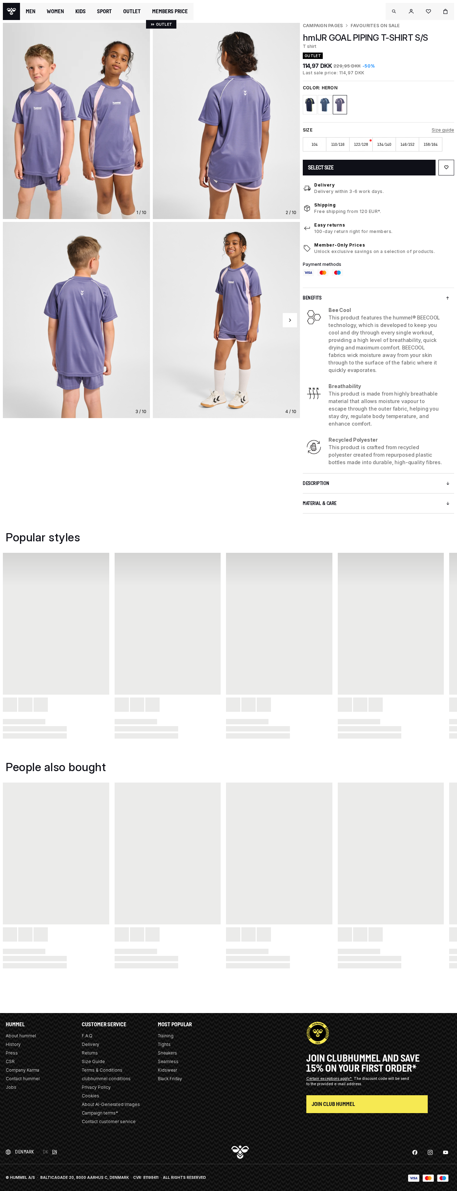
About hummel (21, 1035)
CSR (10, 1061)
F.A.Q (87, 1035)
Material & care (320, 503)
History (13, 1044)
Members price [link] (170, 11)
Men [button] (30, 11)
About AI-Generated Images (111, 1104)
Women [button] (55, 11)
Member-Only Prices (339, 245)
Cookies (90, 1095)
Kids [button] (80, 11)
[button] (394, 11)
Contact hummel (23, 1078)
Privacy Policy (96, 1087)
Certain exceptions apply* (329, 1078)
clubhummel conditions (106, 1078)
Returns (90, 1053)
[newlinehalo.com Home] (11, 11)
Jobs (11, 1087)
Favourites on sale (375, 25)
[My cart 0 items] (445, 11)
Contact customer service (109, 1121)
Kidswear (167, 1070)
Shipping (325, 205)
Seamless (168, 1061)
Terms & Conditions (102, 1070)
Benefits (312, 298)
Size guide (443, 130)
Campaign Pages (323, 25)
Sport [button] (104, 11)
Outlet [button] (132, 11)
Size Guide (93, 1061)
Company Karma (22, 1070)
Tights (164, 1044)
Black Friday (170, 1078)
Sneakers (167, 1053)
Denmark (24, 1152)
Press (12, 1053)
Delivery (324, 185)
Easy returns (329, 225)
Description (316, 483)
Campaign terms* (100, 1113)
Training (166, 1035)
